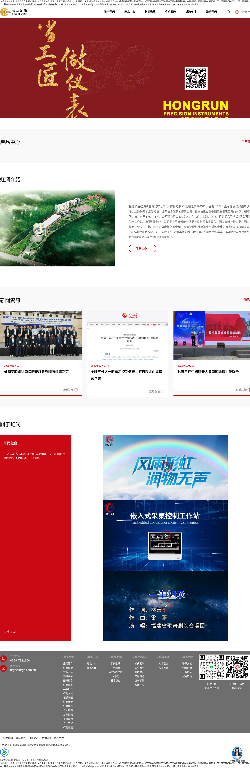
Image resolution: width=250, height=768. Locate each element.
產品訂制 (92, 667)
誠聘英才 (191, 11)
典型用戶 (68, 689)
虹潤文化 (68, 693)
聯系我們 (211, 11)
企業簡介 (68, 663)
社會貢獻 (68, 706)
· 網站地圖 (7, 738)
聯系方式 (187, 663)
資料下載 (139, 680)
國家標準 (68, 680)
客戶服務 (170, 11)
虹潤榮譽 (68, 701)
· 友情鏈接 (45, 738)
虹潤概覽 (68, 667)
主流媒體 (68, 718)
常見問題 (139, 676)
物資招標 (187, 667)
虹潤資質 (68, 684)
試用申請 (187, 676)
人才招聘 (163, 667)
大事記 (115, 676)
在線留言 (187, 672)
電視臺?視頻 (115, 672)
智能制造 (68, 672)
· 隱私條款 (20, 738)
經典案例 (139, 663)
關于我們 (109, 11)
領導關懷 (68, 697)
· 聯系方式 (58, 738)
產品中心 (129, 11)
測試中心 (139, 672)
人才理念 (163, 663)
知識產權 (68, 676)
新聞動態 (150, 11)
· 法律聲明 (32, 738)
